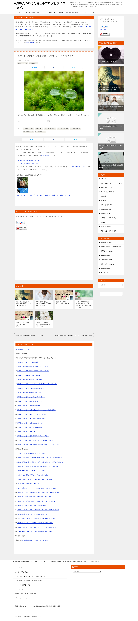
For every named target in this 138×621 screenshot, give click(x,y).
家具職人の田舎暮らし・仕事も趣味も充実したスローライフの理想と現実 (39, 457)
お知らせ (103, 178)
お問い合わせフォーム (78, 166)
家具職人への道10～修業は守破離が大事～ (30, 401)
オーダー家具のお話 (107, 187)
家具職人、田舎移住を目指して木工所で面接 (30, 453)
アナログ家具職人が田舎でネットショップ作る (31, 470)
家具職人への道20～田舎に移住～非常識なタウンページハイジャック (38, 444)
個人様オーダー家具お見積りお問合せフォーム (31, 576)
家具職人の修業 (105, 255)
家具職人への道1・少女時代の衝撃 (27, 362)
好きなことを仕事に (50, 128)
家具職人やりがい (40, 132)
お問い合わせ (30, 42)
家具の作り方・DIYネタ (108, 205)
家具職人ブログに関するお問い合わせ (70, 12)
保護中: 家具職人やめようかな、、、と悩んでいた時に (63, 302)
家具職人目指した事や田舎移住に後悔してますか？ (33, 514)
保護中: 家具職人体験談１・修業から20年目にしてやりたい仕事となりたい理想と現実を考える (84, 304)
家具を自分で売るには (107, 264)
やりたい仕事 (39, 128)
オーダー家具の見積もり (33, 12)
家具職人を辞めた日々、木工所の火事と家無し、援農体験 (35, 479)
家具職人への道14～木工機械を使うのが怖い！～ (32, 418)
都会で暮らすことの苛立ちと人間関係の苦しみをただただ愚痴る (37, 518)
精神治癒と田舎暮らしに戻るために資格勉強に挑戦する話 (35, 523)
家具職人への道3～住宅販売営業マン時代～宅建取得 (33, 371)
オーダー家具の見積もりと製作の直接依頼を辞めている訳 (35, 531)
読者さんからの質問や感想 (109, 231)
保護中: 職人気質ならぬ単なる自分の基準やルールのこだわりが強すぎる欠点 (23, 303)
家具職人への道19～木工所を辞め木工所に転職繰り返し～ (35, 440)
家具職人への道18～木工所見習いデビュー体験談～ (33, 436)
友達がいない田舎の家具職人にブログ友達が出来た (33, 475)
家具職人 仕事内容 (63, 128)
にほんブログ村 (21, 225)
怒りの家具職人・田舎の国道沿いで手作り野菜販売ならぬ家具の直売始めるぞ (41, 462)
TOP (31, 561)
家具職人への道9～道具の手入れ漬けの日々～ (31, 397)
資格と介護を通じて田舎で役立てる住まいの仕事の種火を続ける (37, 527)
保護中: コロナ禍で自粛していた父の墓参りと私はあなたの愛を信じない (43, 324)
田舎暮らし (104, 222)
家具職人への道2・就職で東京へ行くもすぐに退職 (32, 366)
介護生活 (103, 200)
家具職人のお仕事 (22, 63)
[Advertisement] (54, 255)
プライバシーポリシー (91, 12)
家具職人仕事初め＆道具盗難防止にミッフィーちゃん (29, 335)
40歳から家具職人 (28, 128)
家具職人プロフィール (22, 349)
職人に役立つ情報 (106, 226)
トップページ (18, 12)
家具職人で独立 (105, 268)
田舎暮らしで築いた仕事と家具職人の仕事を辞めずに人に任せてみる (38, 510)
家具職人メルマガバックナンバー (110, 218)
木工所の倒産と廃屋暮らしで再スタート (29, 484)
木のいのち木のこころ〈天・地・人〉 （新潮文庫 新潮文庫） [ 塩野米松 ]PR (43, 195)
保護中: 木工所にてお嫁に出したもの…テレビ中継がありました (23, 324)
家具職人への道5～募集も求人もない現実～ (30, 379)
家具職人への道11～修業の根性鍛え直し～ (30, 405)
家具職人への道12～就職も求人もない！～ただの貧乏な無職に (36, 410)
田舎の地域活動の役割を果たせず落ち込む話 (35, 540)
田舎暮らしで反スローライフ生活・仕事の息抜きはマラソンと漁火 (37, 466)
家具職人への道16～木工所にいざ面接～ (29, 427)
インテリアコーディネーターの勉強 (111, 183)
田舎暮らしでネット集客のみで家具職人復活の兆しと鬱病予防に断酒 (38, 492)
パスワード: (21, 122)
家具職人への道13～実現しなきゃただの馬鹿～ (31, 414)
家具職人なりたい (75, 128)
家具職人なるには (28, 132)
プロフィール (51, 12)
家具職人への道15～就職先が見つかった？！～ (31, 423)
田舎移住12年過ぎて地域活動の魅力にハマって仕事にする (35, 497)
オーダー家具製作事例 (107, 192)
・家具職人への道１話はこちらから (28, 160)
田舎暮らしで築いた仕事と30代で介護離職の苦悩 (32, 505)
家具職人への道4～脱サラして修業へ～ (29, 375)
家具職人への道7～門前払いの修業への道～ (30, 388)
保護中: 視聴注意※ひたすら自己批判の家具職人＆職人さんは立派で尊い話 (43, 303)
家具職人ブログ (33, 63)
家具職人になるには (107, 251)
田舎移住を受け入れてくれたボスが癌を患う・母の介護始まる (36, 501)
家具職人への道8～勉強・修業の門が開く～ (30, 392)
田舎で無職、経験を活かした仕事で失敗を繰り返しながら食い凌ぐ (37, 488)
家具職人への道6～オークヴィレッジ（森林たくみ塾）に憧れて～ (37, 384)
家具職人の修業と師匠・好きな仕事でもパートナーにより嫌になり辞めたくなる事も (74, 335)
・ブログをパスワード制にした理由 (28, 163)
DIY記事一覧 (104, 272)
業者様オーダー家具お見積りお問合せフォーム (31, 580)
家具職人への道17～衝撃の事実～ (27, 431)
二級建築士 (104, 196)
